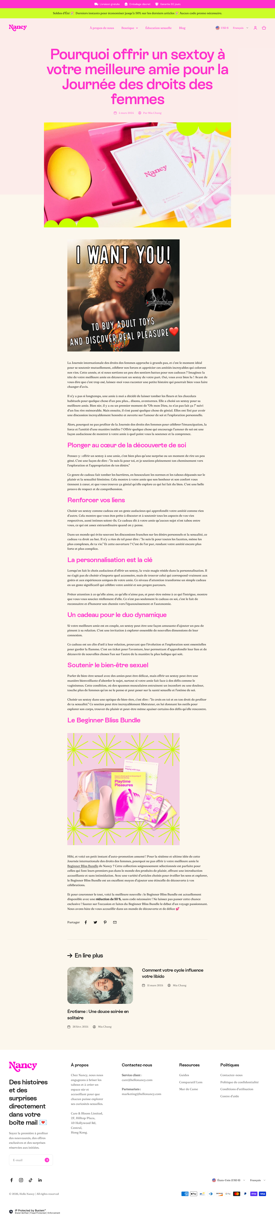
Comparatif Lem (190, 1082)
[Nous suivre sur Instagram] (21, 1180)
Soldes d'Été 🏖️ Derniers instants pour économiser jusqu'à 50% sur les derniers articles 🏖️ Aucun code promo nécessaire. (137, 13)
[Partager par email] (115, 922)
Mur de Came (188, 1089)
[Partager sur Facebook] (85, 922)
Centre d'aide (229, 1096)
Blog (182, 28)
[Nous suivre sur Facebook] (11, 1180)
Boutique (127, 28)
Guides (184, 1075)
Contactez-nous (231, 1075)
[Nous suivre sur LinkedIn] (40, 1180)
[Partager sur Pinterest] (105, 922)
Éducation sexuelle (158, 28)
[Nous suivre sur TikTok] (30, 1180)
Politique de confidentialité (239, 1082)
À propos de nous (102, 28)
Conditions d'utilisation (236, 1089)
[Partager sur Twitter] (95, 922)
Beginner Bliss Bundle (82, 866)
